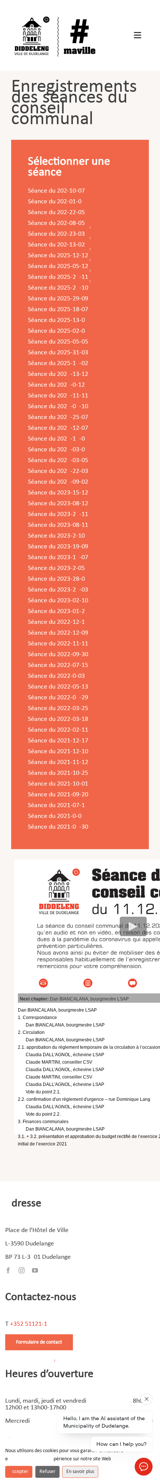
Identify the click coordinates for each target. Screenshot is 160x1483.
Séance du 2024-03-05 (58, 460)
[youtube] (35, 1270)
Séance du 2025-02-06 (56, 331)
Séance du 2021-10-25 (58, 773)
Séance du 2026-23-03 (56, 234)
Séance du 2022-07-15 (58, 665)
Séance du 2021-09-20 (58, 794)
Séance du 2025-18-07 (58, 309)
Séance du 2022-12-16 (56, 622)
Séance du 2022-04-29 (58, 697)
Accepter (18, 1471)
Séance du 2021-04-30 (58, 827)
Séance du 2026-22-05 (56, 212)
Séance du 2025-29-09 (58, 298)
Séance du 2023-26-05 (56, 568)
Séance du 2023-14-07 (58, 557)
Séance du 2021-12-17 (58, 740)
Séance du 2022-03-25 (58, 708)
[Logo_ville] (56, 14)
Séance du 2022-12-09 (58, 632)
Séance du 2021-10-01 (58, 783)
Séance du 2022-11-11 (58, 643)
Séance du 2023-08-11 (58, 525)
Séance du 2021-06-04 (56, 816)
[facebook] (8, 1270)
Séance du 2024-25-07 (58, 417)
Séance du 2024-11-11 (58, 395)
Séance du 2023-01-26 (56, 611)
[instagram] (22, 1270)
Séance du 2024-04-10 (58, 406)
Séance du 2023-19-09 (58, 546)
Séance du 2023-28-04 (58, 579)
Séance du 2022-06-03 (56, 676)
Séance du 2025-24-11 (58, 277)
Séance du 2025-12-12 (58, 255)
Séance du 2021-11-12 (58, 762)
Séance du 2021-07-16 (56, 805)
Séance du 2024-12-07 (58, 428)
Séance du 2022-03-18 (58, 719)
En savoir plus (80, 1471)
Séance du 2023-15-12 (58, 492)
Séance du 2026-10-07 (56, 190)
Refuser (47, 1471)
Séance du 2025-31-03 (58, 352)
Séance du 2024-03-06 (56, 449)
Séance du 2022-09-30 (58, 654)
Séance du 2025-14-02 (58, 363)
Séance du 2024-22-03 (58, 471)
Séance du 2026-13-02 (56, 244)
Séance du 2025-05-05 (58, 341)
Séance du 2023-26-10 (56, 535)
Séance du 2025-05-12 (58, 266)
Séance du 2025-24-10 (58, 287)
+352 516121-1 (28, 1324)
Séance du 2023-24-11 (58, 514)
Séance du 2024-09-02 (58, 482)
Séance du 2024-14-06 (56, 438)
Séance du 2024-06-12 (56, 385)
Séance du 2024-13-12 (58, 374)
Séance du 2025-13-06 (56, 320)
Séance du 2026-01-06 (54, 201)
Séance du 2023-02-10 (58, 600)
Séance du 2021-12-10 (58, 751)
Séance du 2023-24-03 (58, 589)
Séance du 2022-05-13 (58, 686)
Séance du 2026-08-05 (56, 223)
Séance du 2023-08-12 (58, 503)
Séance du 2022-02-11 (58, 730)
